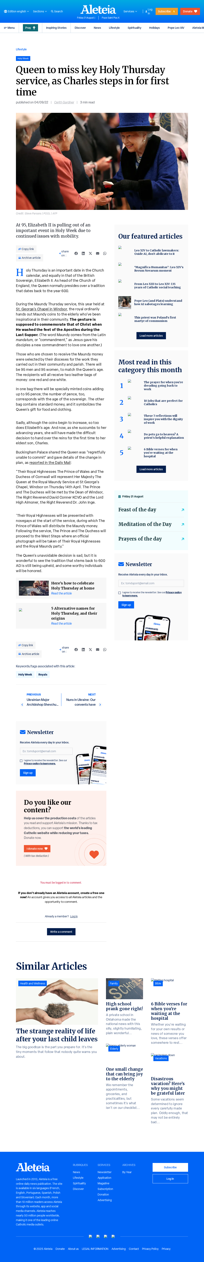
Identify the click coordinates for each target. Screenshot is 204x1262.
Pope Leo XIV (176, 28)
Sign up (27, 773)
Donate (187, 11)
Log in (150, 11)
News (97, 28)
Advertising (105, 1200)
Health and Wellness (32, 983)
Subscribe (164, 11)
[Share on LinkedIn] (83, 253)
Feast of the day (137, 510)
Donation (103, 1194)
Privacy (166, 1249)
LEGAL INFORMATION (95, 1249)
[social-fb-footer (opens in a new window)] (98, 1236)
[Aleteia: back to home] (98, 9)
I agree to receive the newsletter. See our (45, 762)
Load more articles (151, 335)
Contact (134, 1249)
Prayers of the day (140, 539)
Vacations (161, 1058)
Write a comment (61, 932)
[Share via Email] (97, 253)
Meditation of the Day (145, 524)
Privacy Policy (150, 1249)
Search (58, 11)
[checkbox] (21, 761)
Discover (80, 28)
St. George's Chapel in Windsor (41, 309)
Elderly (114, 1049)
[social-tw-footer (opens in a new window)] (106, 1236)
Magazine (103, 1183)
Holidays (154, 28)
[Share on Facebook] (76, 253)
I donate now (35, 848)
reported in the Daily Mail (50, 462)
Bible (158, 983)
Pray (28, 28)
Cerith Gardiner (64, 102)
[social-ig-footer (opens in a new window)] (113, 1236)
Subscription (105, 1189)
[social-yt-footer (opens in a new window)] (90, 1236)
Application (104, 1178)
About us (73, 1249)
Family (114, 983)
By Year (127, 1172)
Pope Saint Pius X (111, 17)
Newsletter (105, 1172)
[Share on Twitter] (90, 253)
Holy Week (25, 674)
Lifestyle (114, 28)
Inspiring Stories (56, 28)
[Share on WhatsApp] (104, 253)
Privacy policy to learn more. (40, 763)
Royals (42, 674)
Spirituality (134, 28)
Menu (11, 28)
